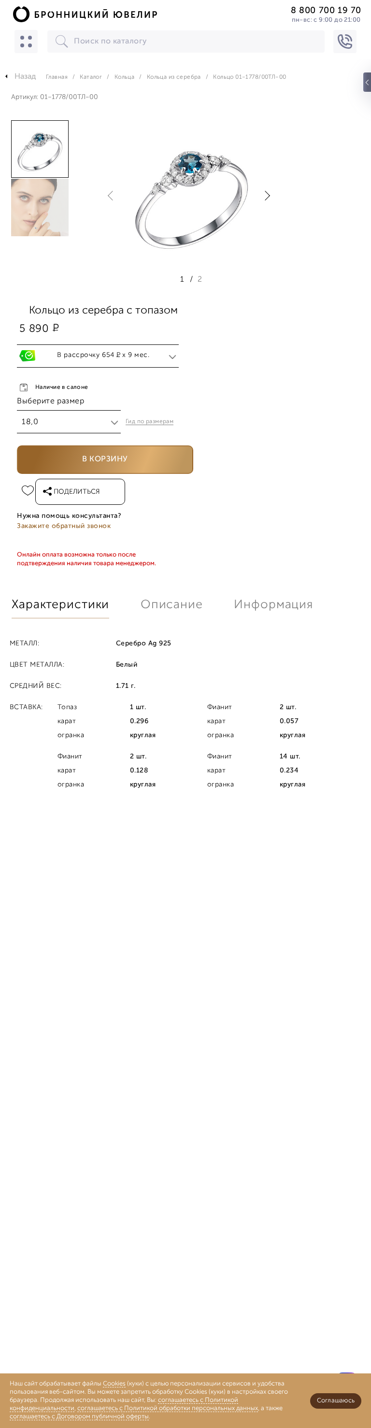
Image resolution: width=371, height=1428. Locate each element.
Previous (112, 195)
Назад (25, 77)
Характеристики (60, 605)
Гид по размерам (149, 422)
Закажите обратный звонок (64, 526)
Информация (273, 605)
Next (265, 195)
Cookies (114, 1384)
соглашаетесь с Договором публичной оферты (79, 1417)
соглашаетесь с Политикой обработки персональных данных (167, 1408)
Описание (172, 605)
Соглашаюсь (336, 1401)
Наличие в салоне (61, 387)
